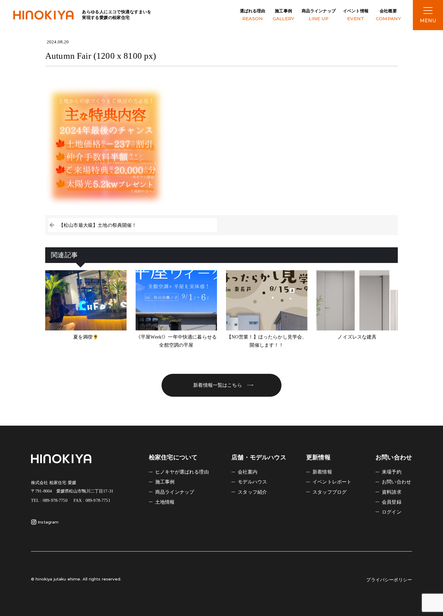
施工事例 (283, 15)
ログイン (391, 511)
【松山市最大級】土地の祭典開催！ (98, 225)
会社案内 (247, 471)
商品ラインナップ (319, 15)
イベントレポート (332, 481)
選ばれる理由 (252, 15)
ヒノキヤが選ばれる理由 (182, 471)
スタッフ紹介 (252, 492)
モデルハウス (252, 481)
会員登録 (391, 502)
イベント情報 (356, 15)
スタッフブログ (330, 492)
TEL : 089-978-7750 (49, 500)
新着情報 (322, 471)
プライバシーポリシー (389, 579)
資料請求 (391, 492)
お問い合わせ (396, 481)
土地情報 (165, 502)
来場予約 (391, 471)
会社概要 (388, 15)
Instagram (48, 522)
